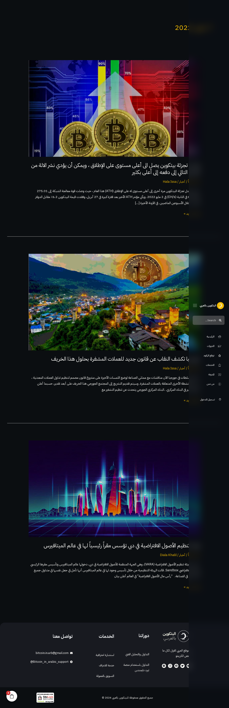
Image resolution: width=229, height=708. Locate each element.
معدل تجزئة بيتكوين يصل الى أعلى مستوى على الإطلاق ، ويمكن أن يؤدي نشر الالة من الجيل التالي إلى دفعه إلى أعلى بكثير (115, 168)
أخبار (182, 181)
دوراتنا (144, 635)
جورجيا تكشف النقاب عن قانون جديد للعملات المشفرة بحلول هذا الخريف (125, 359)
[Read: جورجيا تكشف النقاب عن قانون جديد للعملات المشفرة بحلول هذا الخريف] (114, 301)
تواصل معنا (63, 636)
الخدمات (106, 636)
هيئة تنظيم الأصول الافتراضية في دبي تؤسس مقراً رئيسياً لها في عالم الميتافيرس (122, 545)
